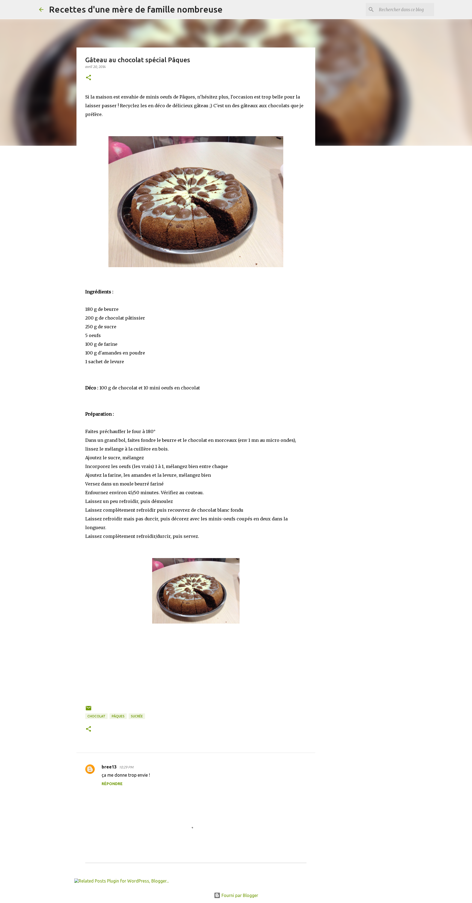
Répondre (112, 784)
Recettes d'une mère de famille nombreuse (136, 9)
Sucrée (137, 716)
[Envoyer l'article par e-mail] (88, 710)
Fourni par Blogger (239, 895)
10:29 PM (126, 767)
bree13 (109, 766)
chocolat (96, 716)
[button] (88, 78)
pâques (118, 716)
